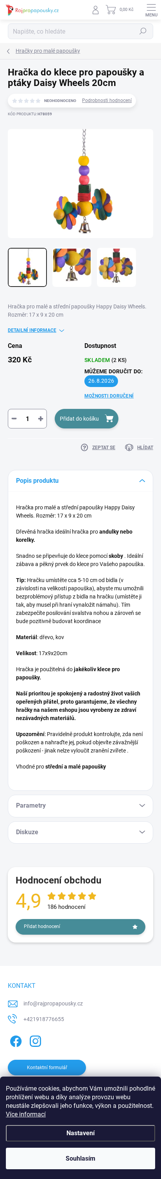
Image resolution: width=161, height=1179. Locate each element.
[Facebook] (14, 1039)
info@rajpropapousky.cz (53, 1003)
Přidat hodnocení (42, 926)
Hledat (143, 31)
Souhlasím (80, 1158)
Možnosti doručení (109, 396)
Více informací (26, 1114)
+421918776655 (43, 1019)
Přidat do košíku (79, 419)
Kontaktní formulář (47, 1067)
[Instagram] (34, 1039)
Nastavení (80, 1133)
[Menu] (151, 10)
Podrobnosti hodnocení (107, 100)
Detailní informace (32, 330)
